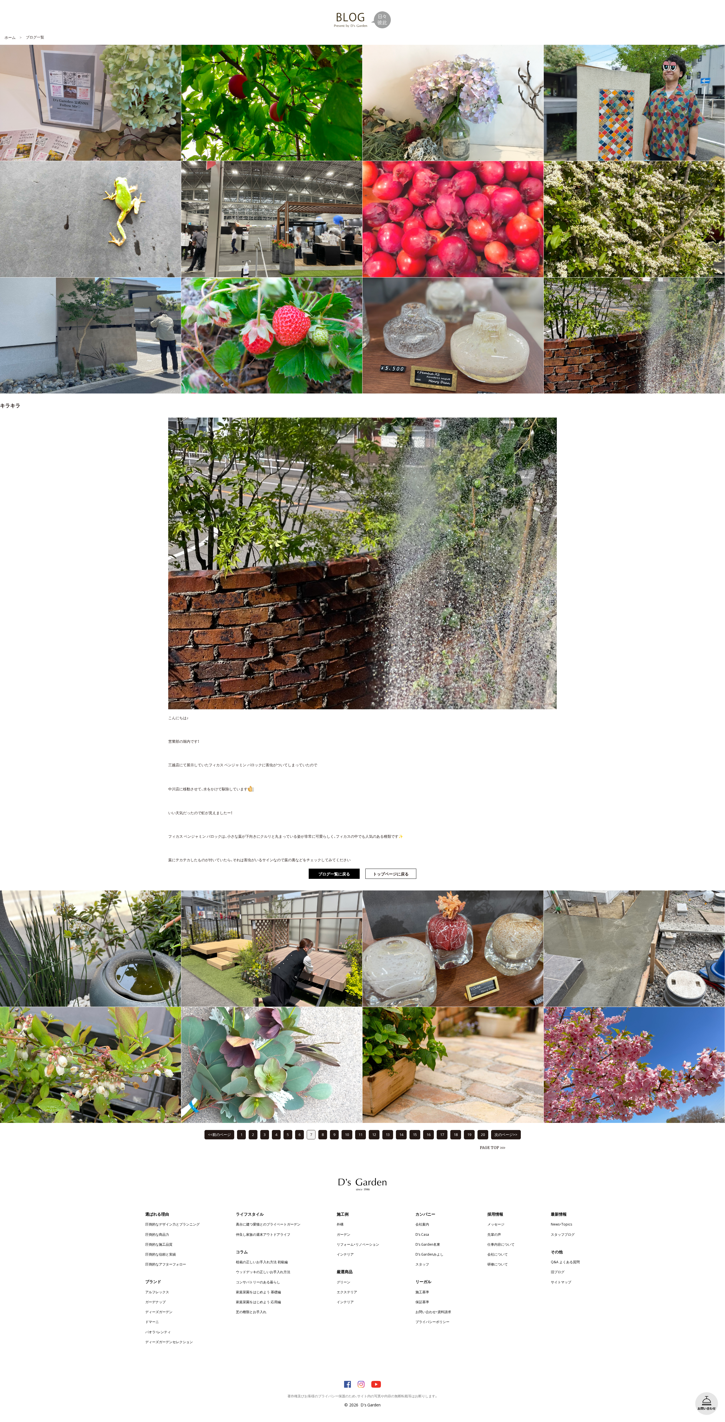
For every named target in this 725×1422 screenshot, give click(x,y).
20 (483, 1134)
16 (428, 1134)
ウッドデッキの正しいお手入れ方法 (263, 1271)
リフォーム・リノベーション (358, 1244)
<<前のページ (219, 1134)
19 (469, 1134)
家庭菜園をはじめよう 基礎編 (258, 1291)
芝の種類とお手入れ (251, 1311)
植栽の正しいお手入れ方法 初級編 (262, 1261)
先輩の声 (494, 1234)
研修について (497, 1264)
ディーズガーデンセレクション (169, 1341)
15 (415, 1134)
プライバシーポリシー (432, 1321)
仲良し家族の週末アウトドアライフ (263, 1234)
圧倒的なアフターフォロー (165, 1264)
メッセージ (495, 1224)
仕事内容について (501, 1244)
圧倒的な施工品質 (158, 1244)
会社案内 (422, 1224)
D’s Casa (422, 1234)
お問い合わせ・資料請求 (433, 1311)
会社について (497, 1254)
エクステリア (347, 1291)
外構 (340, 1224)
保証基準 (422, 1301)
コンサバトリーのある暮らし (258, 1282)
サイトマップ (561, 1282)
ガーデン (343, 1234)
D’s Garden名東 (427, 1244)
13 (388, 1134)
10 (347, 1134)
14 (401, 1134)
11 (360, 1134)
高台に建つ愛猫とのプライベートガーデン (268, 1224)
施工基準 (422, 1291)
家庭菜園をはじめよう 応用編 (258, 1301)
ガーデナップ (155, 1301)
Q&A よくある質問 (565, 1261)
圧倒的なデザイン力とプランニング (172, 1224)
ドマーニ (152, 1321)
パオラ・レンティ (158, 1331)
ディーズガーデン (158, 1311)
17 (442, 1134)
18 (456, 1134)
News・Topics (561, 1224)
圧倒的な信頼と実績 (160, 1254)
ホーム (10, 37)
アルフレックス (157, 1291)
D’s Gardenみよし (429, 1254)
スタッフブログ (563, 1234)
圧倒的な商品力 (157, 1234)
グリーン (343, 1282)
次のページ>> (505, 1134)
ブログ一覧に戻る (334, 874)
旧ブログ (557, 1271)
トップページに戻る (391, 874)
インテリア (345, 1254)
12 (374, 1134)
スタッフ (422, 1264)
